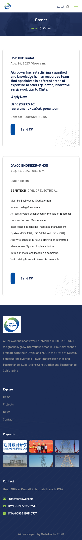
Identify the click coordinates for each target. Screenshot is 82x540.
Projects (8, 404)
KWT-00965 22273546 (22, 506)
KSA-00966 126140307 (22, 513)
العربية (60, 6)
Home (34, 28)
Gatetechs (49, 534)
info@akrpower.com (21, 498)
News (6, 412)
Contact (8, 419)
